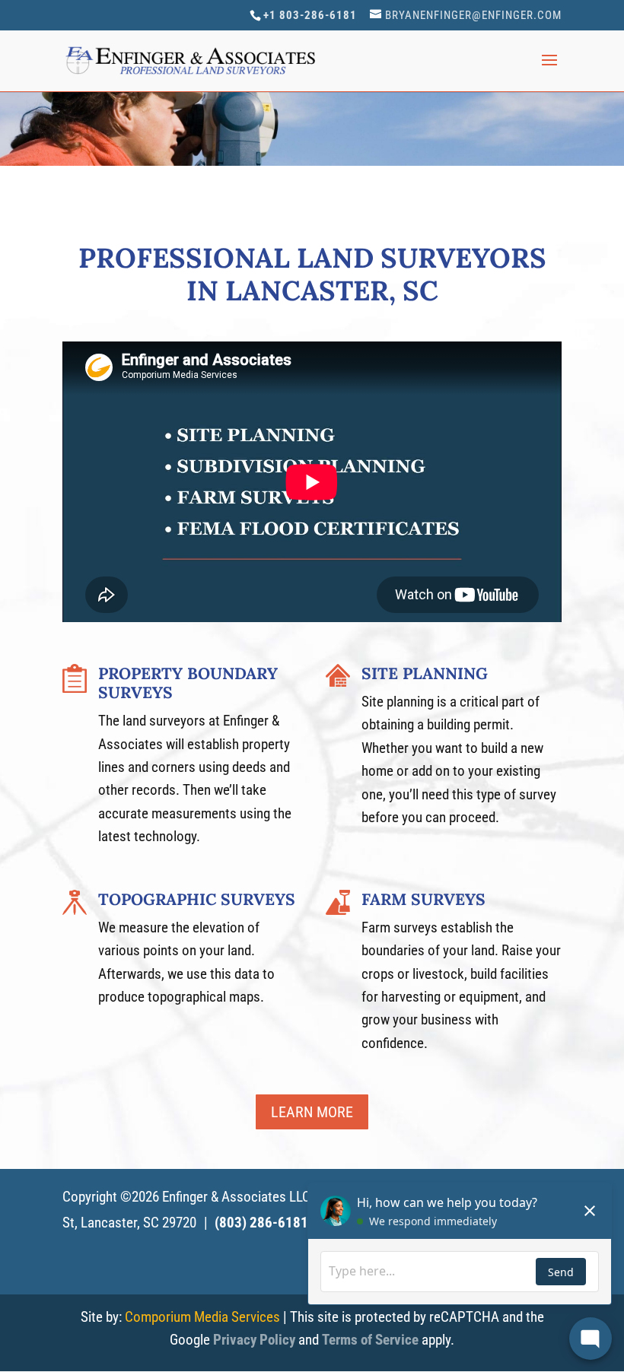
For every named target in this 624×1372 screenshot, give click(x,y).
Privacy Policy (254, 1339)
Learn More (312, 1112)
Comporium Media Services (202, 1317)
